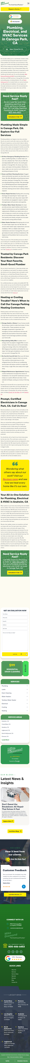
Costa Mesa (8, 1001)
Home (11, 49)
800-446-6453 (15, 112)
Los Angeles (8, 1014)
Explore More (7, 821)
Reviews (14, 978)
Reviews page (10, 479)
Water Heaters (6, 696)
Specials (14, 976)
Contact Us (14, 982)
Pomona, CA (5, 736)
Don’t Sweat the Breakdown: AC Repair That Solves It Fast (12, 807)
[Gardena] (16, 1027)
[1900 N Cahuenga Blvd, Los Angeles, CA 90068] (8, 924)
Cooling (4, 707)
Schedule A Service (22, 1061)
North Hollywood (7, 1028)
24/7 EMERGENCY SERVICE (17, 944)
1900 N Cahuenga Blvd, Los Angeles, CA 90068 (15, 924)
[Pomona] (16, 1001)
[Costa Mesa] (2, 1001)
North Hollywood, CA (7, 733)
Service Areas (15, 974)
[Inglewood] (2, 1041)
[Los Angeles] (2, 1014)
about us (15, 293)
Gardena (21, 1027)
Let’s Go (15, 654)
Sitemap (21, 1057)
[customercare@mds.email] (8, 928)
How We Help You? (18, 859)
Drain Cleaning (6, 693)
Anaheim (21, 1014)
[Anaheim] (16, 1014)
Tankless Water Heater (9, 700)
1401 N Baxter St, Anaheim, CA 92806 (22, 1018)
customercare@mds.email (16, 928)
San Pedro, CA (18, 392)
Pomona (21, 1001)
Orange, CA (11, 392)
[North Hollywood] (2, 1027)
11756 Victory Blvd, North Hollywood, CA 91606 (9, 1032)
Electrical (5, 704)
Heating (4, 711)
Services (14, 972)
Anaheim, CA (5, 721)
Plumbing (5, 686)
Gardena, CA (5, 727)
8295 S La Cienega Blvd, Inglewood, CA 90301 (9, 1045)
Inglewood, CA (6, 730)
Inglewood (8, 1041)
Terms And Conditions (14, 1057)
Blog (13, 980)
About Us (14, 970)
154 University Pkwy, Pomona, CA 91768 (23, 1005)
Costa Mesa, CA (6, 724)
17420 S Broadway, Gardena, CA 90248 (23, 1031)
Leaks (3, 689)
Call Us (7, 1061)
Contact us (8, 249)
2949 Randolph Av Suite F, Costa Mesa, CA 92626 (9, 1005)
